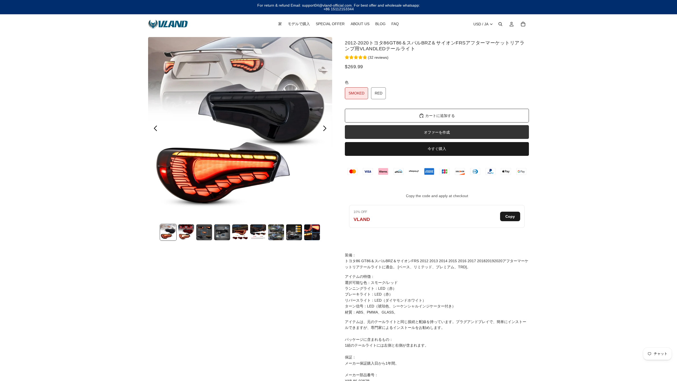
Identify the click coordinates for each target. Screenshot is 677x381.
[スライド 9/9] (312, 232)
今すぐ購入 (437, 149)
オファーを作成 (437, 132)
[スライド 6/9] (258, 232)
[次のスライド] (326, 129)
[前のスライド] (154, 129)
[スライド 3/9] (204, 232)
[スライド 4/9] (222, 232)
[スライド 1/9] (168, 232)
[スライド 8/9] (294, 232)
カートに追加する (440, 116)
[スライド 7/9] (276, 232)
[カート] (523, 24)
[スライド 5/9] (240, 232)
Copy (510, 216)
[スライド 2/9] (186, 232)
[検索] (500, 24)
